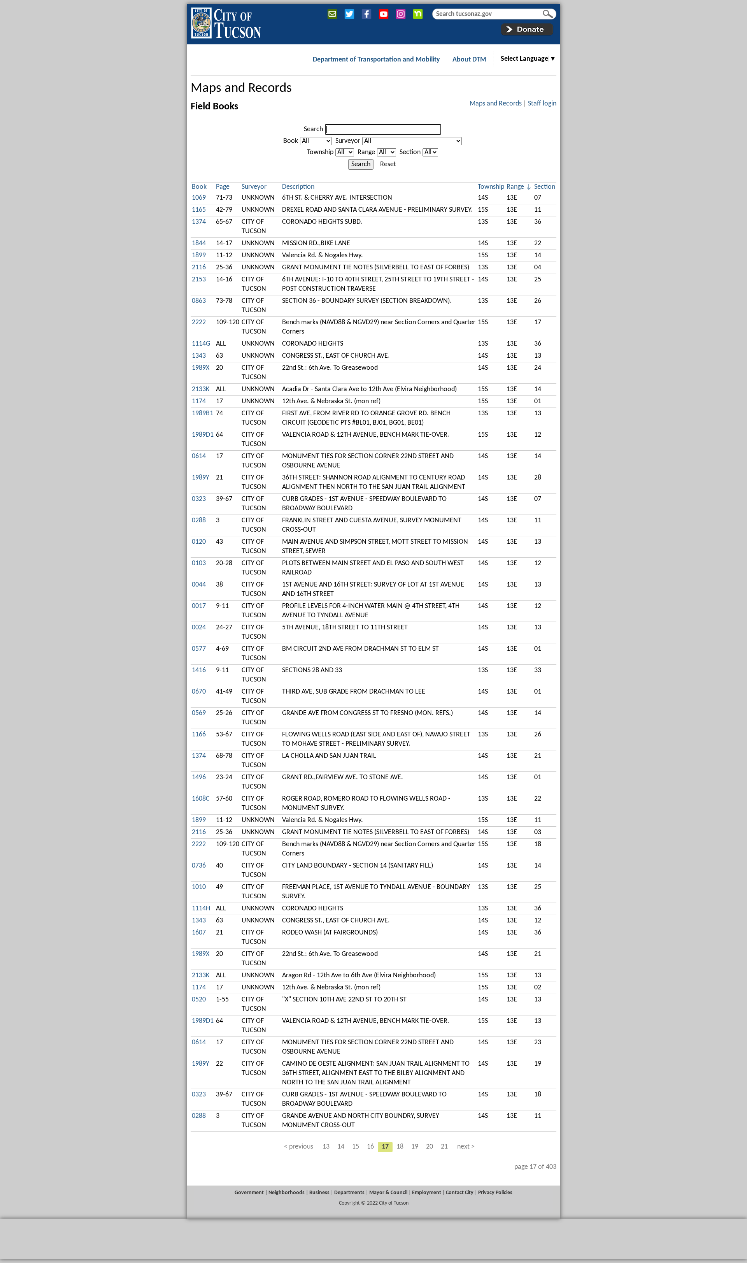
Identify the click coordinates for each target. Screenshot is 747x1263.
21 (444, 1147)
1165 (199, 210)
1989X (200, 368)
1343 (199, 356)
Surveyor (347, 141)
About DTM (469, 59)
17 (385, 1147)
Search (313, 129)
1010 (199, 887)
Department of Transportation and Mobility (376, 59)
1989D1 (203, 435)
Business (319, 1193)
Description (298, 187)
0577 (199, 649)
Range (366, 152)
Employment (426, 1193)
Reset (388, 164)
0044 (199, 584)
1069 (199, 198)
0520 (199, 999)
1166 (199, 734)
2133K (200, 389)
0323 (199, 499)
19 (414, 1147)
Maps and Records (241, 88)
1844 (199, 243)
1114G (201, 344)
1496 (199, 777)
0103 (199, 563)
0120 (199, 542)
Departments (349, 1193)
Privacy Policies (495, 1193)
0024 (199, 627)
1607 (199, 932)
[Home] (226, 21)
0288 (199, 520)
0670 (199, 692)
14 (340, 1147)
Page (223, 187)
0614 (199, 456)
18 (399, 1147)
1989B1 (202, 413)
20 (429, 1147)
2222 (199, 322)
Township (320, 152)
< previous (298, 1147)
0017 (199, 606)
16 (370, 1147)
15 (355, 1147)
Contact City (459, 1193)
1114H (201, 908)
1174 (199, 401)
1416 (199, 670)
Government (249, 1193)
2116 (199, 267)
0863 (199, 301)
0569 (199, 713)
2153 (199, 279)
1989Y (200, 477)
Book (290, 141)
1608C (201, 799)
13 (326, 1147)
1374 (199, 222)
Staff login (542, 103)
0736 (199, 865)
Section (410, 152)
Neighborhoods (286, 1193)
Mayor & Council (388, 1193)
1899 (199, 255)
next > (466, 1147)
